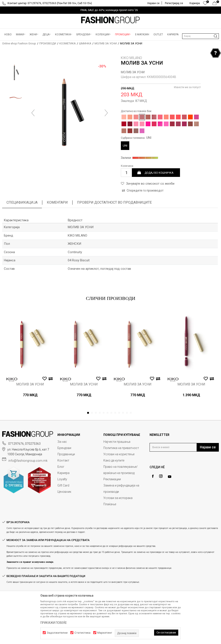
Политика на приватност (121, 448)
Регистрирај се (174, 3)
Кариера (63, 473)
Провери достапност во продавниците (114, 202)
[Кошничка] (216, 4)
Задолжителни (57, 632)
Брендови (64, 448)
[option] (110, 10)
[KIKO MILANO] (11, 379)
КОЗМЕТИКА (67, 43)
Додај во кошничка (159, 172)
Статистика (82, 632)
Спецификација (22, 202)
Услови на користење (118, 454)
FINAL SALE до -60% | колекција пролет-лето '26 (109, 10)
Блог (60, 466)
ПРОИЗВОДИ (47, 43)
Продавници (66, 454)
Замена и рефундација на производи (121, 488)
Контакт (63, 460)
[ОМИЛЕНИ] (205, 4)
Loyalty (62, 479)
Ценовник (64, 491)
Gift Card (63, 485)
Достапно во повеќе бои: (136, 111)
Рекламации (112, 479)
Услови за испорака (118, 498)
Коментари (57, 202)
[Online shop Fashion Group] (110, 20)
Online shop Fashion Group (19, 43)
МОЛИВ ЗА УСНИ (106, 43)
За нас (62, 441)
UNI (125, 145)
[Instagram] (161, 476)
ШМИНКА (85, 43)
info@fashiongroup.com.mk (27, 460)
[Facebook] (153, 476)
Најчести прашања (116, 441)
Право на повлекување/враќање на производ (120, 470)
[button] (200, 36)
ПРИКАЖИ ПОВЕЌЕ (53, 622)
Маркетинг (104, 632)
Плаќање (109, 504)
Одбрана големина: (136, 138)
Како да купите (113, 460)
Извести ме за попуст (187, 87)
